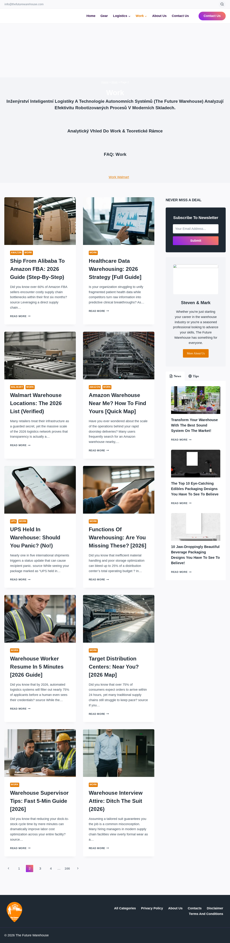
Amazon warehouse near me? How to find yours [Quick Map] (117, 403)
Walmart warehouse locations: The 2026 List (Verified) (36, 403)
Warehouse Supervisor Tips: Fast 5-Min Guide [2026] (39, 801)
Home (90, 16)
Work (114, 82)
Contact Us (180, 16)
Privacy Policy (152, 908)
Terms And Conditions (206, 914)
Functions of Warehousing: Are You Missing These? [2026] (117, 537)
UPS (13, 521)
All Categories (125, 908)
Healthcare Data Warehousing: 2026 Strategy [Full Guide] (115, 269)
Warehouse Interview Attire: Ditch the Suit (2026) (115, 801)
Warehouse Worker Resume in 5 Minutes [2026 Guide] (37, 667)
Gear (104, 16)
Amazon (16, 252)
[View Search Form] (222, 4)
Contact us (212, 16)
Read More (20, 316)
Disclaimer (215, 908)
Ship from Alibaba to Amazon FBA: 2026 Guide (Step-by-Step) (37, 269)
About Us (159, 16)
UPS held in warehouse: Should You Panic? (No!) (35, 537)
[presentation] (40, 221)
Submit (195, 240)
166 (67, 868)
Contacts (195, 908)
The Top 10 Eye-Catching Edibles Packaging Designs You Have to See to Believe (194, 488)
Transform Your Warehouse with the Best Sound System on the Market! (194, 425)
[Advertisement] (115, 50)
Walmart (17, 387)
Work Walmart (119, 177)
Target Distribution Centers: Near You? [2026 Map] (114, 667)
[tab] (175, 376)
